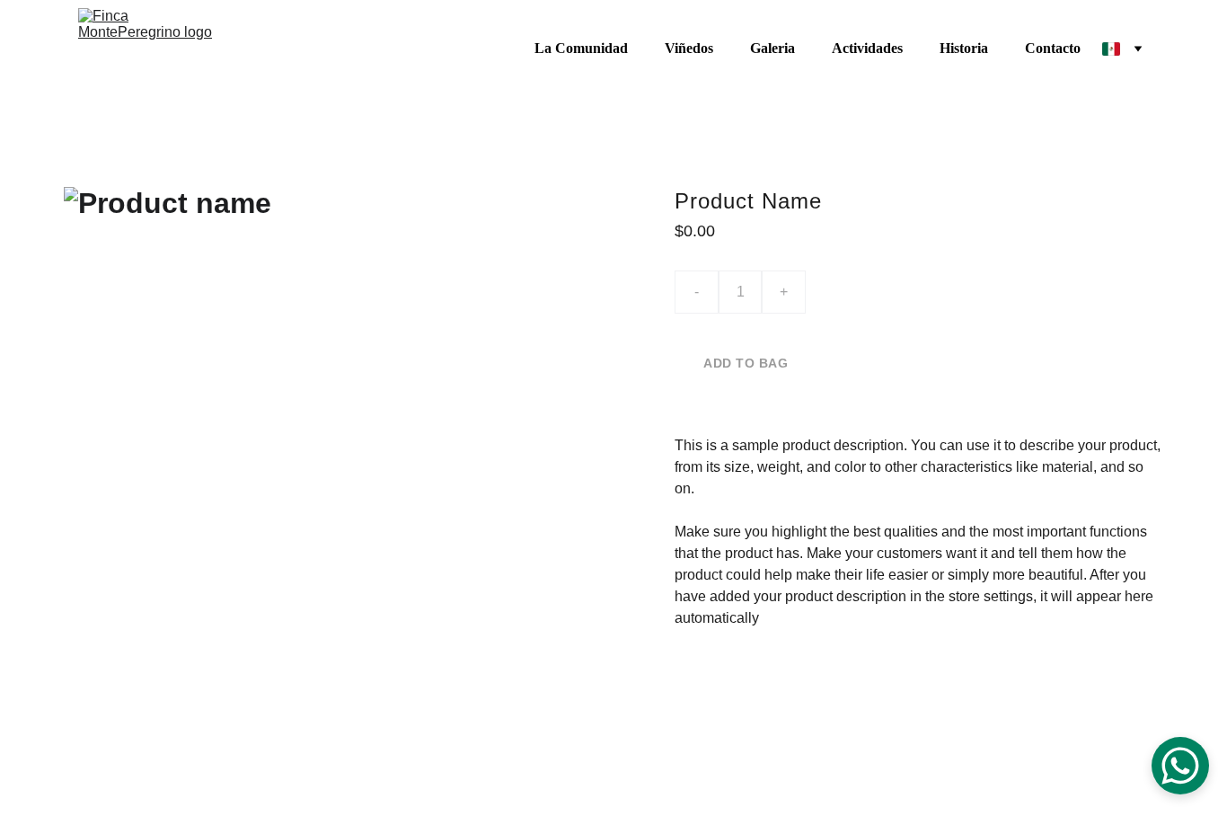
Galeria (772, 48)
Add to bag (745, 363)
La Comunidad (581, 48)
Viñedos (689, 48)
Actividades (867, 48)
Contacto (1053, 48)
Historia (964, 48)
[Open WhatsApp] (1180, 765)
